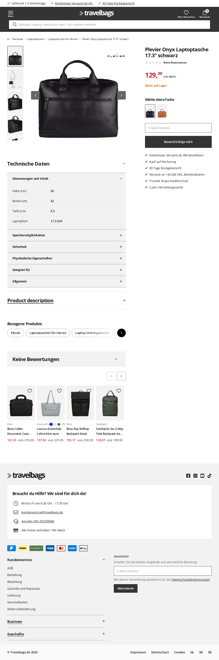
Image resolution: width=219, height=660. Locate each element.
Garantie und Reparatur (23, 589)
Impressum (138, 652)
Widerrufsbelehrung (21, 609)
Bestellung (14, 575)
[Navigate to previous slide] (111, 376)
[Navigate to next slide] (121, 376)
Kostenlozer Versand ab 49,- (74, 3)
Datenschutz (160, 652)
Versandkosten (17, 602)
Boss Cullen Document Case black (18, 431)
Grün (59, 424)
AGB (10, 568)
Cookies (179, 652)
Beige (55, 424)
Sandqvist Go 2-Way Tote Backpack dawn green (110, 431)
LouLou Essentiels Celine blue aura (49, 431)
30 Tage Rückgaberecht (118, 3)
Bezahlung (14, 582)
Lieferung (13, 595)
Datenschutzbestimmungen (191, 580)
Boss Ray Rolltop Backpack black (78, 431)
